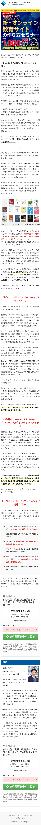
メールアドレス (12, 626)
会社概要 (12, 815)
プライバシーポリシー (25, 815)
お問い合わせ (20, 818)
